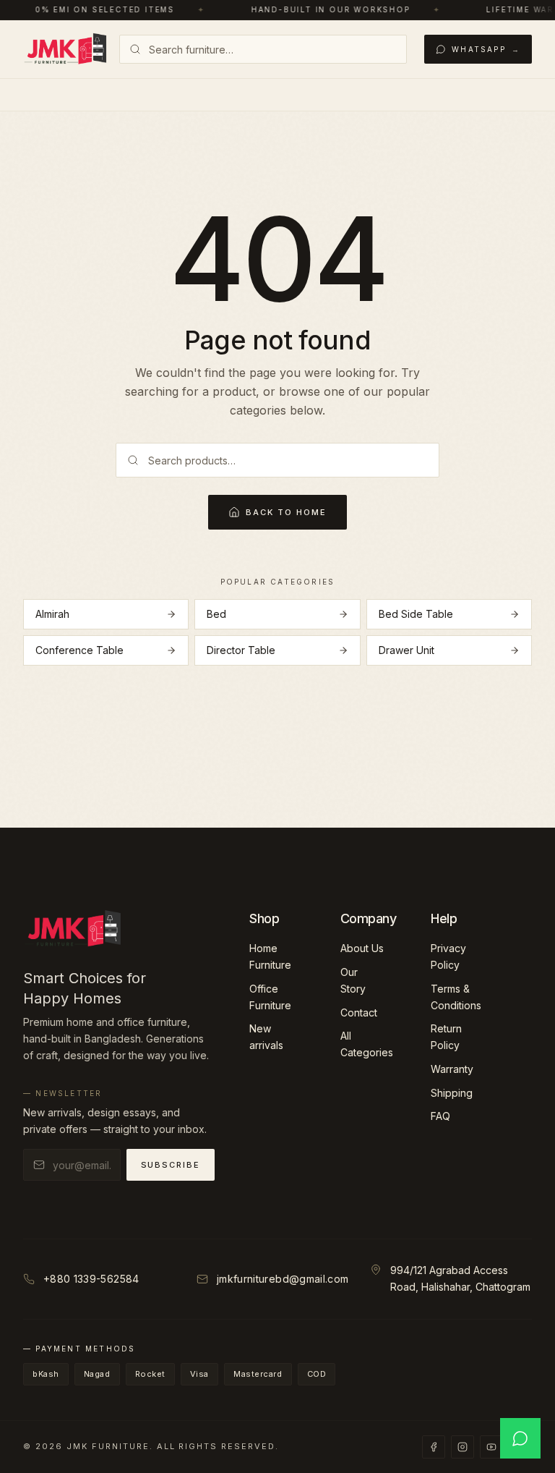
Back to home (286, 512)
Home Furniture (270, 956)
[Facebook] (433, 1447)
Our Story (353, 980)
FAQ (440, 1116)
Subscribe (171, 1165)
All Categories (366, 1044)
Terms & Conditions (456, 996)
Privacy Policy (448, 956)
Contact (358, 1012)
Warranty (452, 1069)
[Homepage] (65, 49)
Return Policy (446, 1036)
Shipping (452, 1093)
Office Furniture (270, 996)
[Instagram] (462, 1447)
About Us (362, 948)
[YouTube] (491, 1447)
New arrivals (266, 1036)
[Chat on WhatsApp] (520, 1438)
